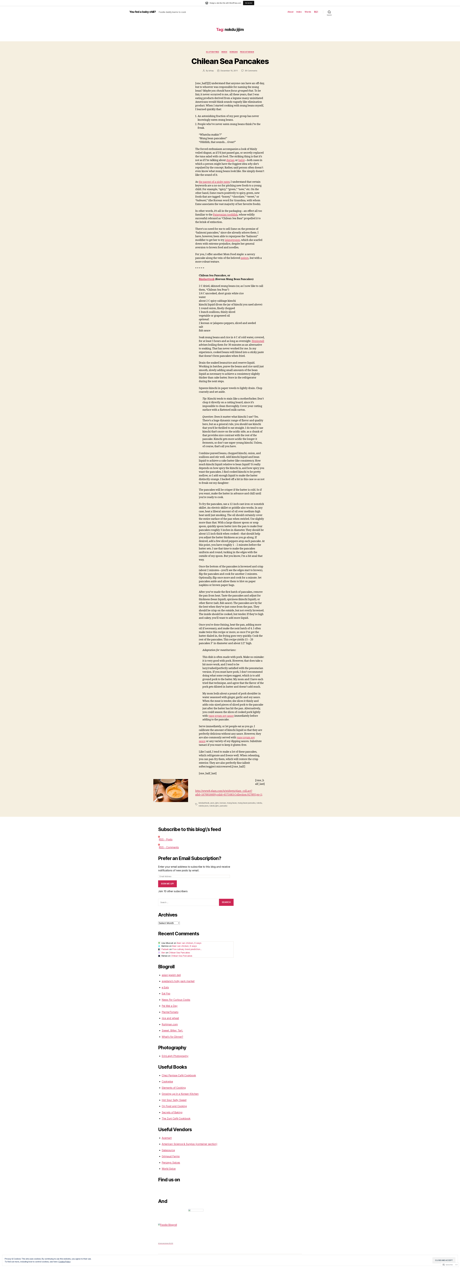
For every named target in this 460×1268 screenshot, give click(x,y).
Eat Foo (166, 993)
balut (241, 160)
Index (299, 12)
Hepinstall (258, 341)
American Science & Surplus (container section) (189, 1144)
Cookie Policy (64, 1261)
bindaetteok (204, 803)
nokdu (259, 803)
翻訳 (316, 12)
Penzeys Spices (171, 1162)
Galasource (168, 1150)
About (290, 12)
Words (308, 12)
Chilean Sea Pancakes (230, 61)
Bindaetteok (206, 279)
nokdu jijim (214, 806)
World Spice (169, 1168)
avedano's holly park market (178, 981)
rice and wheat (170, 1018)
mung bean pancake (246, 803)
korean (223, 803)
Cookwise (167, 1081)
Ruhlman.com (170, 1024)
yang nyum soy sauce (221, 716)
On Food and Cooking (174, 1106)
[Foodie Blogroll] (196, 1224)
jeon (212, 803)
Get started (248, 3)
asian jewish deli (171, 975)
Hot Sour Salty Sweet (174, 1100)
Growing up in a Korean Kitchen (180, 1093)
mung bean (232, 803)
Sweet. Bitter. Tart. (172, 1030)
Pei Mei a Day (170, 1005)
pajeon (245, 258)
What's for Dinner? (172, 1036)
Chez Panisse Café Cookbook (179, 1075)
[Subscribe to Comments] (196, 844)
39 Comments (251, 70)
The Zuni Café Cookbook (176, 1118)
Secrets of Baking (172, 1112)
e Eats (165, 987)
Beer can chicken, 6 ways (189, 943)
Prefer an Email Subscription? (189, 858)
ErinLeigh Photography (175, 1056)
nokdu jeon (203, 806)
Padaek (165, 949)
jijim (217, 803)
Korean (234, 52)
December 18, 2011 (229, 70)
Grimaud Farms (171, 1156)
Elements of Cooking (174, 1087)
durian (230, 160)
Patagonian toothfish (225, 214)
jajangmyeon (232, 240)
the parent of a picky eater (214, 182)
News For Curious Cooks (176, 999)
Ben (163, 952)
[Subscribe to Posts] (196, 837)
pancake (223, 806)
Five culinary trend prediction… (187, 949)
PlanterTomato (170, 1012)
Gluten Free (212, 52)
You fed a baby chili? (142, 11)
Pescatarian (247, 52)
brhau (211, 70)
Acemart (167, 1137)
